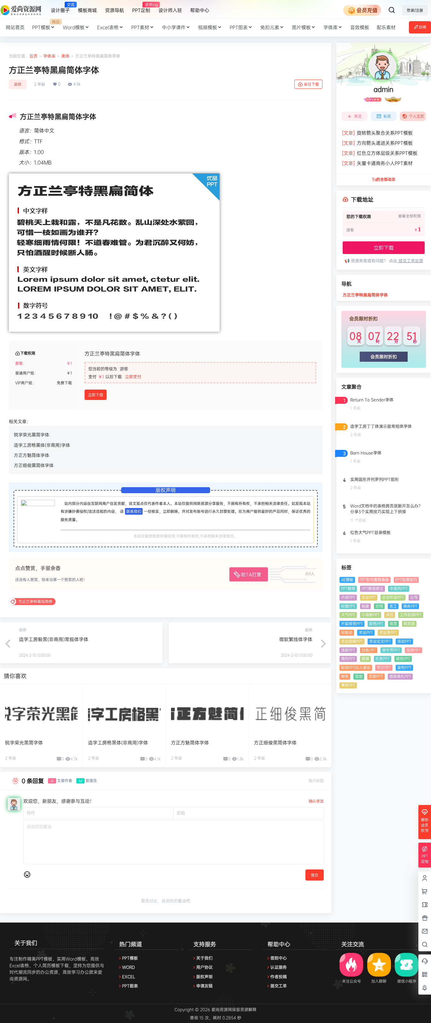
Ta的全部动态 (383, 179)
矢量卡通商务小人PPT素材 (377, 163)
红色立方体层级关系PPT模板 (379, 153)
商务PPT (410, 606)
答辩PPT (413, 650)
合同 (379, 606)
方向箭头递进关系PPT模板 (377, 143)
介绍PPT (348, 597)
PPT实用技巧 (406, 579)
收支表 (409, 623)
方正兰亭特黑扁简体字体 (365, 295)
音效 (359, 676)
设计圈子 (60, 8)
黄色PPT (348, 685)
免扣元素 (269, 27)
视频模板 (207, 27)
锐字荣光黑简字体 (31, 435)
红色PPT (382, 658)
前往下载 (311, 84)
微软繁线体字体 (295, 639)
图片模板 (301, 27)
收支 (393, 623)
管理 (365, 658)
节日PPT (384, 667)
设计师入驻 (170, 10)
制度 (365, 606)
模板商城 (87, 10)
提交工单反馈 (410, 260)
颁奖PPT (376, 676)
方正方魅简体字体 (31, 455)
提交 (314, 875)
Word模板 (74, 27)
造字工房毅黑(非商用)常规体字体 (53, 639)
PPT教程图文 (372, 588)
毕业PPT (366, 632)
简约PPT (348, 658)
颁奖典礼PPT (400, 676)
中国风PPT (399, 588)
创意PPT (348, 606)
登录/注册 (415, 10)
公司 (414, 597)
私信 (387, 116)
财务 (345, 676)
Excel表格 (108, 27)
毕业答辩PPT (352, 641)
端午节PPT (391, 650)
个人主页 (416, 116)
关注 (358, 116)
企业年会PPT (393, 597)
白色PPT (369, 650)
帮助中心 (199, 10)
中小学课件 (174, 27)
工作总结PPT (411, 614)
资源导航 (114, 10)
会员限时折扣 (383, 357)
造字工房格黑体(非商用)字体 (42, 445)
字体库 (330, 27)
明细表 (346, 632)
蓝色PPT (404, 667)
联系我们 (133, 511)
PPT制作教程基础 (374, 579)
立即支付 (133, 376)
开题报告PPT (352, 623)
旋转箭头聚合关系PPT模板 (377, 133)
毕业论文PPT (380, 641)
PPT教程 (348, 588)
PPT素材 (140, 27)
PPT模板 (45, 25)
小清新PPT (371, 614)
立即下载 (95, 394)
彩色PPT (376, 623)
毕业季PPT (388, 632)
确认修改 (316, 801)
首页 (33, 56)
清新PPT (348, 650)
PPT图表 (239, 27)
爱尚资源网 (221, 1009)
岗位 (389, 614)
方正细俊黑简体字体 (34, 465)
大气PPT (348, 614)
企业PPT (369, 597)
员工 (393, 606)
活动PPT (404, 641)
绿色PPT (403, 658)
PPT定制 (141, 8)
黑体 (65, 56)
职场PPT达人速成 (355, 667)
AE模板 (347, 579)
